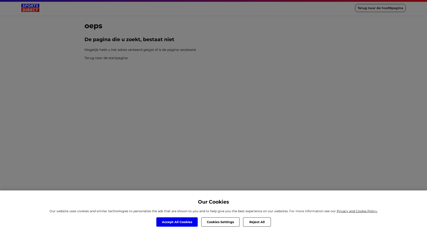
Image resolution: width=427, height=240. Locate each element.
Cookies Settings (220, 222)
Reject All (257, 222)
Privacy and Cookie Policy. (357, 211)
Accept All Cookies (177, 222)
